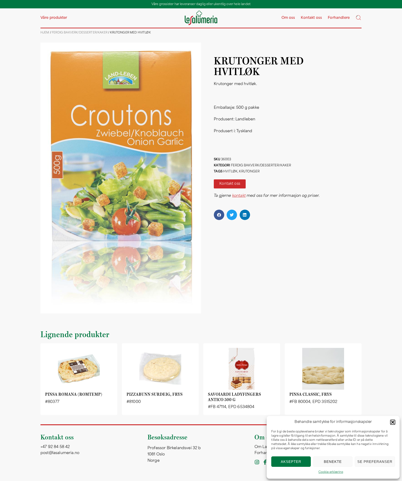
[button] (392, 422)
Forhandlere (339, 18)
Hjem (44, 32)
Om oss (288, 18)
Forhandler (265, 453)
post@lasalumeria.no (59, 453)
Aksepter (291, 462)
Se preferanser (374, 462)
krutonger (249, 171)
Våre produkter (53, 18)
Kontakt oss (311, 18)
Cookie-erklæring (330, 472)
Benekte (333, 462)
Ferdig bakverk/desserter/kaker (79, 32)
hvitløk (230, 171)
